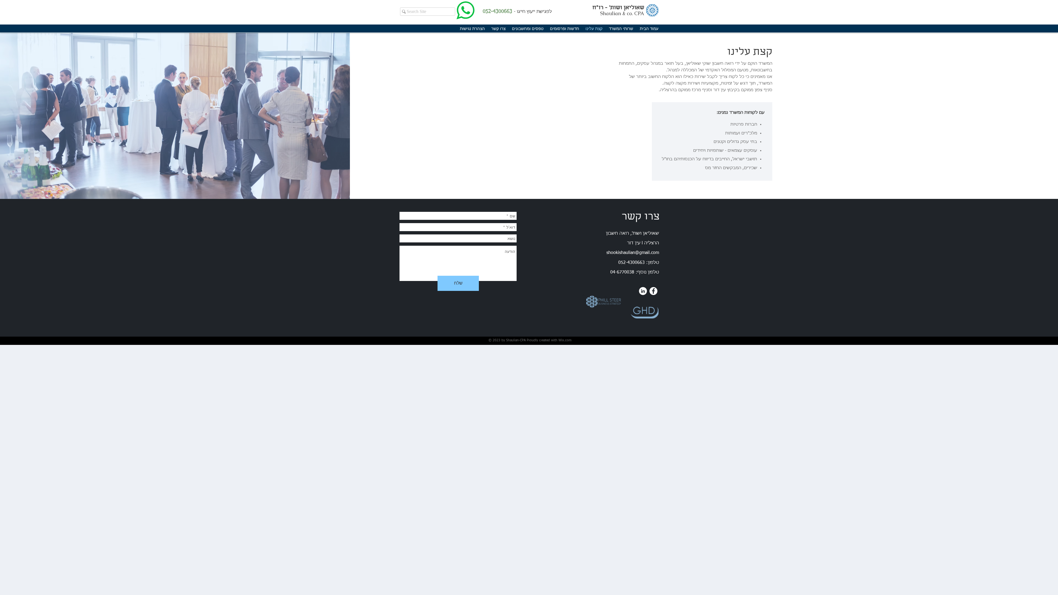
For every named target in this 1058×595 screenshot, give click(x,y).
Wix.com (564, 340)
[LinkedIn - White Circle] (643, 291)
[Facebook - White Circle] (653, 291)
